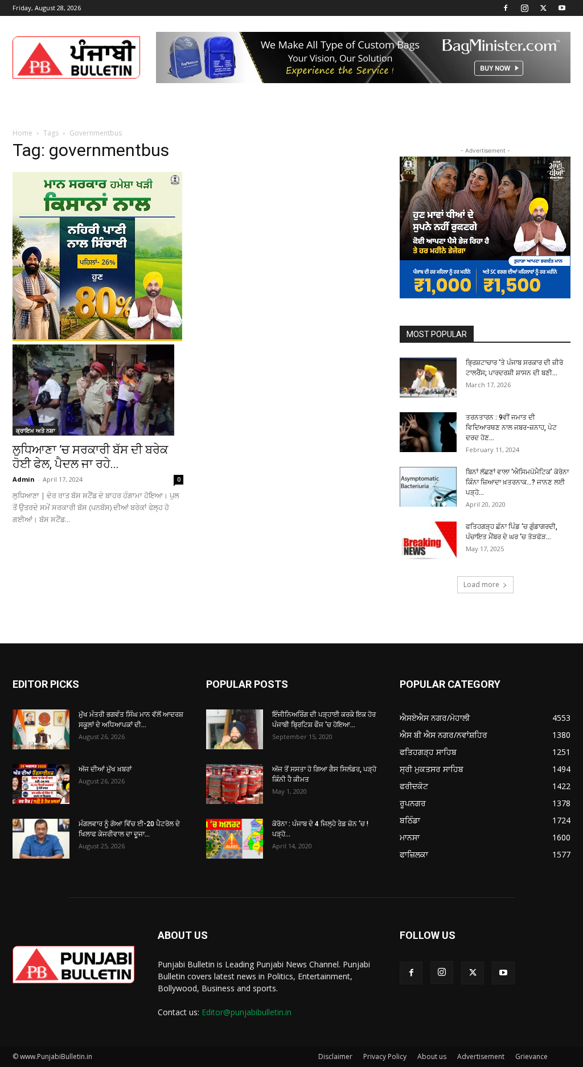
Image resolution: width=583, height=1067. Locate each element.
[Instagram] (524, 8)
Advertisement (480, 1056)
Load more (481, 584)
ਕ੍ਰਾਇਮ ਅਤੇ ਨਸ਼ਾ (35, 430)
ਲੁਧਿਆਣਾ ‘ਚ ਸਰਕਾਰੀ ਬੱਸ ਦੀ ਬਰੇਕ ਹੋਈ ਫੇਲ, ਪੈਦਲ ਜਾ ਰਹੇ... (90, 457)
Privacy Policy (385, 1056)
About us (431, 1056)
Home (22, 133)
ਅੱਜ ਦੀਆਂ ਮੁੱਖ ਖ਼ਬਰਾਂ (105, 769)
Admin (24, 479)
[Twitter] (543, 8)
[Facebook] (505, 8)
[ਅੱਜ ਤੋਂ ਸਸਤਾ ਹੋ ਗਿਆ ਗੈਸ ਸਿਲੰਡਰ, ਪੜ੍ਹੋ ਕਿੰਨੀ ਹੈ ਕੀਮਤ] (234, 784)
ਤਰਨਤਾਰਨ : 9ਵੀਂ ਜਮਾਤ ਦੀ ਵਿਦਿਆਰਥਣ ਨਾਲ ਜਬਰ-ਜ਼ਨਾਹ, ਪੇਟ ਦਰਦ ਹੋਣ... (511, 427)
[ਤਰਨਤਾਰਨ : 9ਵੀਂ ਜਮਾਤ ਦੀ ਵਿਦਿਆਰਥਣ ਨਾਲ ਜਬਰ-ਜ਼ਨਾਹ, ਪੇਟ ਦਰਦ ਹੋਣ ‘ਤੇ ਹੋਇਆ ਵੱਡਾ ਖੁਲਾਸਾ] (428, 432)
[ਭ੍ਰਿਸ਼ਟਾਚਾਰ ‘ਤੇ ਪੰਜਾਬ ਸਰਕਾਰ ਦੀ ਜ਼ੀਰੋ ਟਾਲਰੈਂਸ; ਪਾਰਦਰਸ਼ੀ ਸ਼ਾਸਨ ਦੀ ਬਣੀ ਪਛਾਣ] (428, 377)
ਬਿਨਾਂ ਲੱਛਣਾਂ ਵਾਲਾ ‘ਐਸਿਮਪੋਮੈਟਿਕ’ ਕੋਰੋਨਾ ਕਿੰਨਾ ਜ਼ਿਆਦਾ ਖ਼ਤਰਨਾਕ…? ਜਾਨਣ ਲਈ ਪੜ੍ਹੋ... (517, 482)
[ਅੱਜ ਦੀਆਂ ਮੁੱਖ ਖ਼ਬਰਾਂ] (41, 784)
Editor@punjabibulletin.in (247, 1012)
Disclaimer (335, 1056)
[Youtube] (561, 8)
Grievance (531, 1056)
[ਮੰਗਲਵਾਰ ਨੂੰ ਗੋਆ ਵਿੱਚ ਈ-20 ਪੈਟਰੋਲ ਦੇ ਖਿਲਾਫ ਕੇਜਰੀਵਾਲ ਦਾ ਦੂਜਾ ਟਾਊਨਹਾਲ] (41, 839)
